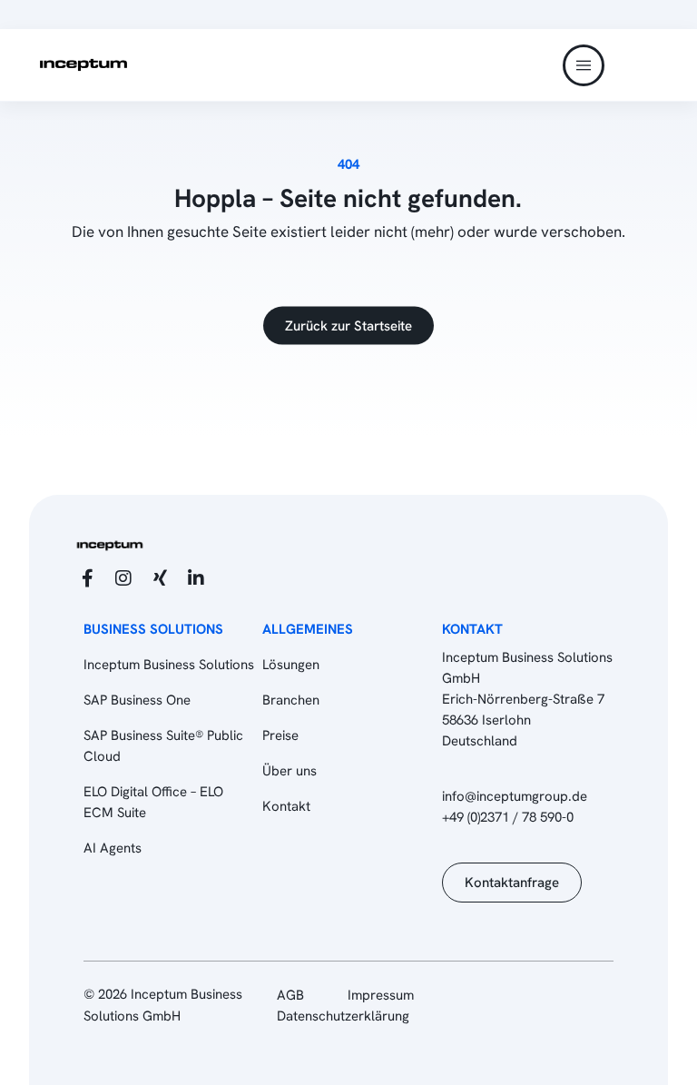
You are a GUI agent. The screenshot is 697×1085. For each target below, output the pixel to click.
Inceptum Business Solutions (168, 665)
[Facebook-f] (87, 578)
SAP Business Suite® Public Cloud (163, 745)
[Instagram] (123, 578)
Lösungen (290, 665)
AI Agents (112, 848)
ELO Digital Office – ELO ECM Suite (153, 802)
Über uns (289, 771)
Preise (280, 735)
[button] (583, 65)
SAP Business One (137, 700)
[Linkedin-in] (196, 578)
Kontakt (286, 806)
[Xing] (160, 578)
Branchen (290, 700)
